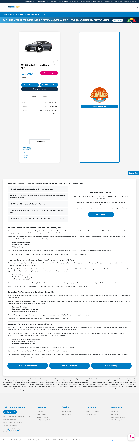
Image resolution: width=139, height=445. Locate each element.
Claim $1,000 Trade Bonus (49, 85)
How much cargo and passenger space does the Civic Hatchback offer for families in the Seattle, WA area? (37, 196)
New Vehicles (41, 411)
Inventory (41, 407)
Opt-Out (75, 440)
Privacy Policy (20, 440)
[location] (81, 1)
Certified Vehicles (42, 417)
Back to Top (133, 173)
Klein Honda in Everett (9, 440)
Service (65, 407)
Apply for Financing (92, 411)
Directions (114, 414)
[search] (137, 7)
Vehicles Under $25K (43, 420)
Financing (91, 407)
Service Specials (67, 414)
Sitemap (35, 440)
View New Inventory (28, 365)
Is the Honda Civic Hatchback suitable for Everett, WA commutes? (32, 189)
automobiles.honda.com (118, 417)
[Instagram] (9, 430)
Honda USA (82, 440)
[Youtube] (18, 430)
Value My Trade (91, 414)
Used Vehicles (41, 414)
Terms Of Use (28, 440)
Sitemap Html (41, 440)
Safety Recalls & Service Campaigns (62, 440)
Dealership (116, 407)
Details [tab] (34, 96)
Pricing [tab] (45, 96)
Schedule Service (67, 411)
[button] (55, 62)
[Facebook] (5, 430)
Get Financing (111, 365)
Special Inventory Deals (99, 106)
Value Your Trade (69, 365)
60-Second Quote (50, 73)
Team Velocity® (109, 440)
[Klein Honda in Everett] (12, 7)
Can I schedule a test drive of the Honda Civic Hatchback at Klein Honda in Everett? (37, 219)
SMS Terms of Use (117, 420)
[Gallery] (69, 20)
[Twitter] (13, 430)
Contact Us (101, 214)
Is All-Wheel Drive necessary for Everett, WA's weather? (29, 204)
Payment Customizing (30, 85)
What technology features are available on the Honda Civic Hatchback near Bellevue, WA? (37, 211)
